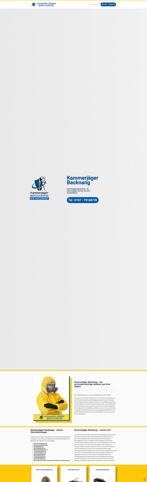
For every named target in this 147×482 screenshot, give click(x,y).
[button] (108, 4)
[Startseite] (43, 4)
